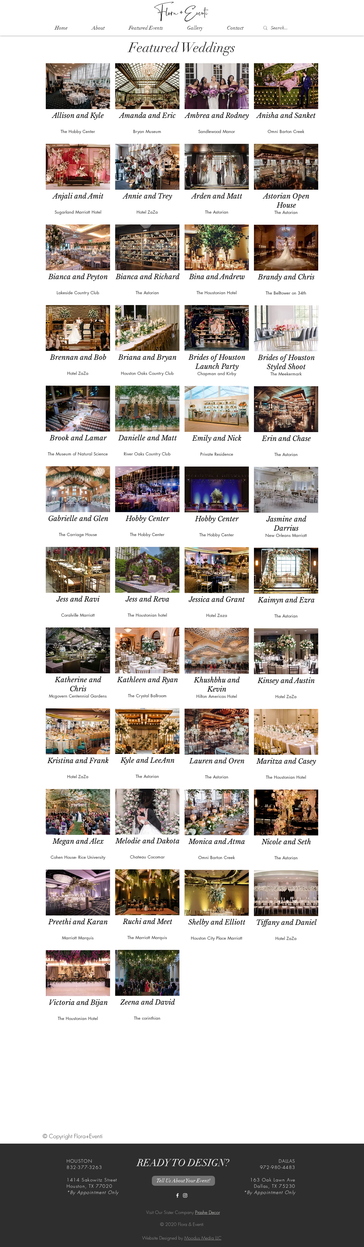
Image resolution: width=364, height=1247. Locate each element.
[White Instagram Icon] (185, 1195)
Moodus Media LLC (203, 1238)
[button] (146, 28)
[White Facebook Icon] (177, 1195)
